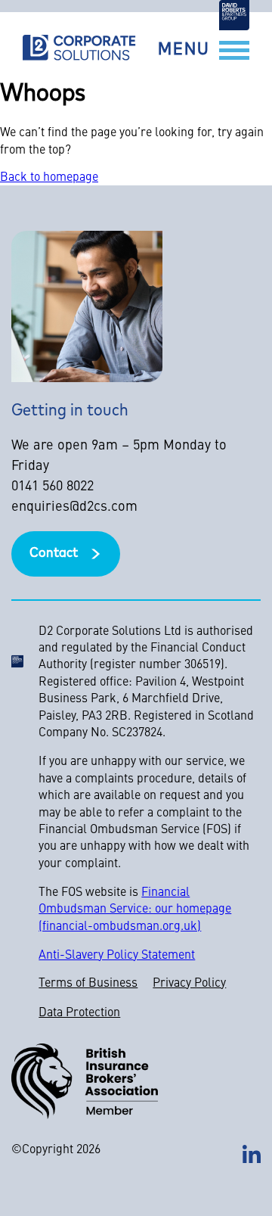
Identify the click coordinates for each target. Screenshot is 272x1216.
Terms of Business (88, 984)
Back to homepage (49, 178)
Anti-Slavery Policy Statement (117, 956)
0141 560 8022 (52, 487)
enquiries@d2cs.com (74, 507)
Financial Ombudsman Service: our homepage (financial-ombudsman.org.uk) (135, 910)
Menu (184, 50)
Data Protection (79, 1013)
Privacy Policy (189, 984)
